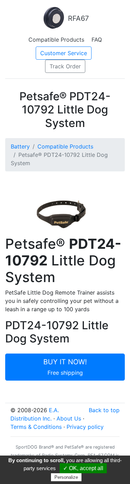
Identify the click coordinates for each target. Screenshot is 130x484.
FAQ (97, 39)
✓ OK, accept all (83, 468)
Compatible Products (56, 39)
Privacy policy (85, 426)
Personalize (66, 477)
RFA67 (77, 18)
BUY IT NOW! (65, 367)
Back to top (104, 410)
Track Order (65, 66)
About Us (69, 418)
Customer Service (63, 53)
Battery (20, 146)
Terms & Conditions (36, 426)
